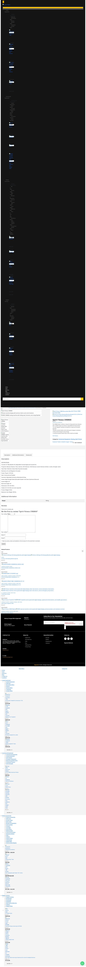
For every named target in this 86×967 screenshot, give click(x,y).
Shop (6, 388)
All (1, 592)
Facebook (55, 442)
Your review (4, 532)
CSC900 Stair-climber (5, 594)
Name (3, 535)
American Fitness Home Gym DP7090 (13, 926)
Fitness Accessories (7, 180)
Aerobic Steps (12, 191)
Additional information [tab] (18, 455)
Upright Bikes (12, 27)
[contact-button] (65, 627)
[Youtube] (68, 639)
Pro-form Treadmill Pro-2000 (11, 735)
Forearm (13, 202)
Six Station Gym (8, 913)
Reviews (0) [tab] (28, 455)
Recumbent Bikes (13, 19)
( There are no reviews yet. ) (57, 422)
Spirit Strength (12, 119)
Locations (7, 394)
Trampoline (7, 886)
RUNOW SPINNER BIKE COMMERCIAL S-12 (10, 577)
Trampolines (13, 226)
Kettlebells (13, 310)
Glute (6, 808)
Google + (67, 442)
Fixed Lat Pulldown (9, 781)
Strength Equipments (12, 109)
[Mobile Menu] (3, 2)
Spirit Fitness (11, 106)
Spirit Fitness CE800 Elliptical (7, 612)
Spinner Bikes (12, 23)
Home (6, 387)
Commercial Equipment (8, 97)
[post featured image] (11, 48)
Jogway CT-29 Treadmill (10, 717)
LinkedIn (63, 442)
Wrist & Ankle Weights (11, 232)
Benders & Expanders (11, 823)
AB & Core (8, 818)
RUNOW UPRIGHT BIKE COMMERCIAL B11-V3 (11, 584)
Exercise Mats (12, 200)
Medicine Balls (12, 209)
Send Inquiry (55, 435)
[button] (82, 963)
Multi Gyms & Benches (11, 313)
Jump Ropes (11, 207)
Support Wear (12, 224)
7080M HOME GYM (9, 939)
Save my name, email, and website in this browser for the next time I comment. (21, 541)
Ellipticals (13, 17)
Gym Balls (11, 204)
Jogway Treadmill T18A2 (10, 743)
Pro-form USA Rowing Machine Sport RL (9, 558)
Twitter (59, 442)
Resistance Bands (13, 219)
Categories (64, 668)
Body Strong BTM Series (11, 113)
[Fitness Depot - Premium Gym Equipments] (6, 4)
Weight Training (7, 300)
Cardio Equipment (7, 11)
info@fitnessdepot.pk (8, 657)
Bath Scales (11, 194)
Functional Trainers (12, 117)
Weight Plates (12, 319)
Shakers (12, 222)
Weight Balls (12, 228)
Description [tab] (7, 455)
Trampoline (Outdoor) (10, 849)
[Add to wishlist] (83, 550)
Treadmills (13, 25)
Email (71, 442)
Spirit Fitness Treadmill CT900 (7, 603)
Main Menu (21, 668)
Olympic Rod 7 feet (9, 859)
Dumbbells (13, 309)
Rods (12, 220)
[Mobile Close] (1, 667)
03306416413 (5, 650)
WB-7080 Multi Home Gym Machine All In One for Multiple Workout (20, 957)
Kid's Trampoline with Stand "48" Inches (14, 872)
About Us (7, 390)
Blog (6, 391)
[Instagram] (71, 639)
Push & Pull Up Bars (10, 832)
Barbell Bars (12, 307)
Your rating (4, 514)
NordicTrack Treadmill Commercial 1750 (14, 700)
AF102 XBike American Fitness (12, 772)
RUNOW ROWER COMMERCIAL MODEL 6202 (10, 567)
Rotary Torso (8, 787)
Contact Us (7, 393)
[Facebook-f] (65, 639)
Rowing (12, 21)
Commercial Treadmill (13, 602)
